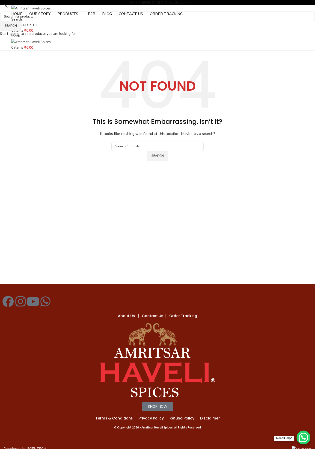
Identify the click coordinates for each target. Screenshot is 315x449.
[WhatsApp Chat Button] (303, 437)
